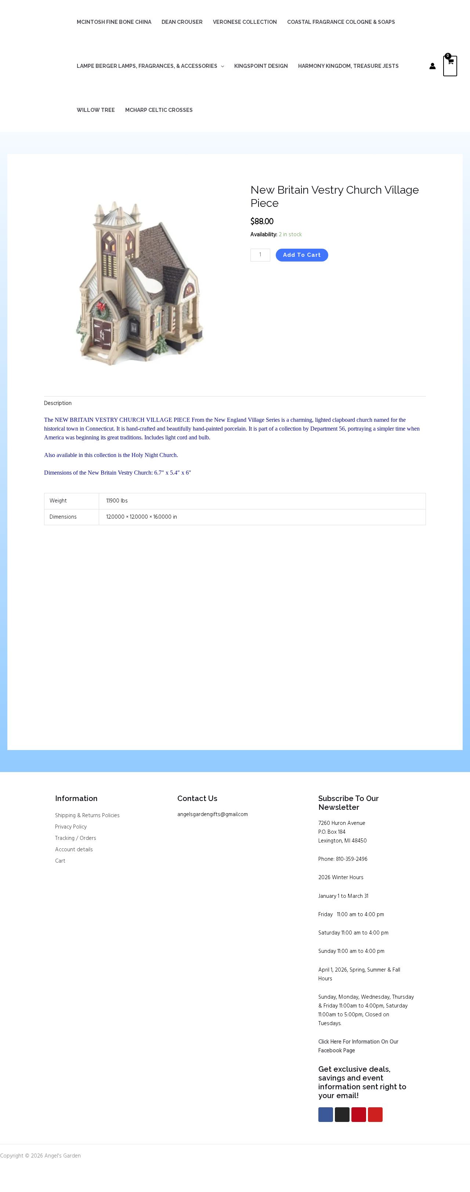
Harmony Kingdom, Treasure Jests (348, 66)
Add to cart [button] (70, 696)
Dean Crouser (182, 22)
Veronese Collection (245, 22)
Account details (74, 849)
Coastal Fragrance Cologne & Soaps (341, 22)
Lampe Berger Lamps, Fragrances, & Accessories (147, 66)
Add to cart (302, 255)
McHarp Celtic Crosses (159, 110)
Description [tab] (58, 403)
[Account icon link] (432, 66)
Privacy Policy (71, 827)
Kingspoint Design (261, 66)
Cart (60, 861)
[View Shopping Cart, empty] (450, 66)
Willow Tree (96, 110)
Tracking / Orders (75, 838)
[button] (220, 66)
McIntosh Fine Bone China (114, 22)
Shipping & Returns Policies (87, 815)
